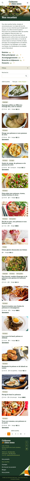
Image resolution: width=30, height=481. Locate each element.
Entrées (6, 52)
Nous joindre (5, 472)
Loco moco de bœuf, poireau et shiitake (12, 337)
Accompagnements (11, 57)
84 (21, 434)
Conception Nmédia (15, 479)
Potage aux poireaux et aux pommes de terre (14, 134)
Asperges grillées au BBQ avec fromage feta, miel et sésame (12, 105)
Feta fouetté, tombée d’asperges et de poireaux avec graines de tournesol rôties (14, 277)
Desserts (7, 63)
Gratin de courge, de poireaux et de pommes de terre (14, 164)
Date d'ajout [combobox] (22, 81)
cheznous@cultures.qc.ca (13, 455)
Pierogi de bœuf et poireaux (11, 394)
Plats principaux (10, 55)
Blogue (4, 469)
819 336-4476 (12, 453)
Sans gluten (12, 218)
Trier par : (15, 81)
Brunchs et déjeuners (11, 60)
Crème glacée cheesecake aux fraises (14, 250)
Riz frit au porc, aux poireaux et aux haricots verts (14, 222)
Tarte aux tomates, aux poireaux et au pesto (14, 422)
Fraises (4, 247)
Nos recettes (5, 462)
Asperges (5, 102)
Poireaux (5, 130)
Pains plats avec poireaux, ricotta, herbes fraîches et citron (13, 194)
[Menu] (27, 3)
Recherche (5, 72)
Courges (11, 160)
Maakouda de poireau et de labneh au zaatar (15, 367)
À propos (4, 464)
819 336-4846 (11, 452)
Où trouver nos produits (9, 467)
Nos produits (5, 459)
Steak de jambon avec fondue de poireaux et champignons (13, 307)
